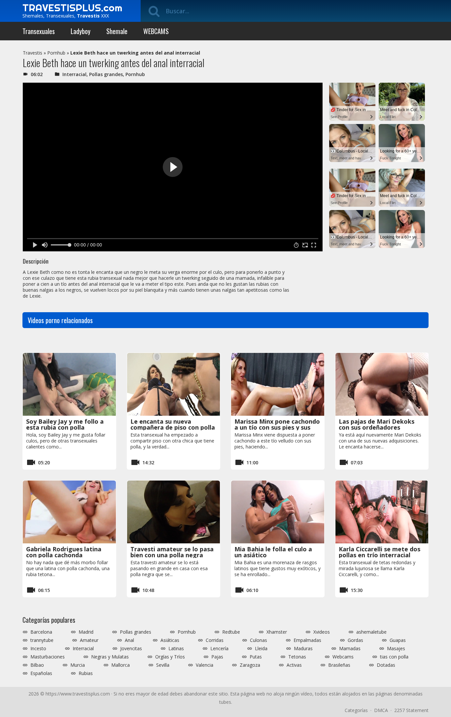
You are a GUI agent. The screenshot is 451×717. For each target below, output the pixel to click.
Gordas (355, 640)
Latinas (176, 648)
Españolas (41, 673)
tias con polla (394, 656)
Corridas (215, 640)
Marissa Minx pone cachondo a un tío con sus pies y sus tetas (277, 427)
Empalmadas (307, 640)
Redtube (231, 632)
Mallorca (120, 665)
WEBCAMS (156, 31)
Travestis (32, 53)
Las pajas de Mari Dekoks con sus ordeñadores (376, 424)
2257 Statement (411, 710)
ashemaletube (371, 632)
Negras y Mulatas (110, 656)
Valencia (204, 665)
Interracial (74, 74)
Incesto (38, 648)
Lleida (261, 648)
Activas (294, 665)
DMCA (381, 710)
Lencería (219, 648)
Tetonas (297, 656)
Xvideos (321, 632)
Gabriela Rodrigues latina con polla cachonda (63, 552)
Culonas (258, 640)
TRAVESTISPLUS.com (72, 8)
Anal (129, 640)
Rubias (86, 673)
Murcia (77, 665)
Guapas (398, 640)
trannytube (41, 640)
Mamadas (350, 648)
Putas (256, 656)
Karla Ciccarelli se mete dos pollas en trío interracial (379, 552)
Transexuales (38, 31)
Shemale (116, 31)
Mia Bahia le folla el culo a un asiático (273, 552)
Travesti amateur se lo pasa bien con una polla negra (172, 552)
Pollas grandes (106, 74)
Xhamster (276, 632)
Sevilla (162, 665)
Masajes (396, 648)
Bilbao (37, 665)
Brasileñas (339, 665)
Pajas (217, 656)
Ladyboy (80, 31)
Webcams (343, 656)
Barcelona (41, 632)
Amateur (89, 640)
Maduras (303, 648)
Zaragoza (250, 665)
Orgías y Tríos (170, 656)
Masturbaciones (47, 656)
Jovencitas (131, 648)
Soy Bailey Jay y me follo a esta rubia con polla (65, 424)
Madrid (86, 632)
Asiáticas (169, 640)
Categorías (356, 710)
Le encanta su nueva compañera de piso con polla (172, 424)
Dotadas (386, 665)
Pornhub (56, 53)
